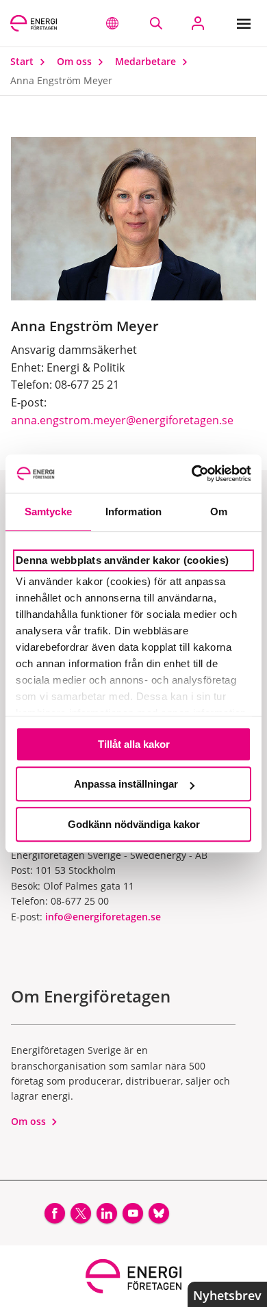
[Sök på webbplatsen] (155, 23)
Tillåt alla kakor (134, 744)
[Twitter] (81, 1213)
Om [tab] (218, 511)
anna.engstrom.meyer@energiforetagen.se (122, 420)
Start (23, 61)
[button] (112, 23)
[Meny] (247, 23)
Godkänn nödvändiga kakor (134, 824)
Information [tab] (133, 511)
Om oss (75, 61)
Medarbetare (147, 61)
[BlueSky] (159, 1213)
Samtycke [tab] (48, 511)
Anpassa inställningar (126, 784)
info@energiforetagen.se (103, 916)
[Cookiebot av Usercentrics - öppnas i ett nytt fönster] (192, 473)
